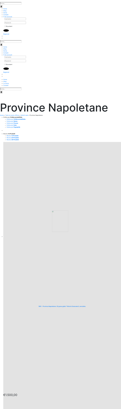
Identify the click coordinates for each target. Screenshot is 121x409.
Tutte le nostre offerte (12, 115)
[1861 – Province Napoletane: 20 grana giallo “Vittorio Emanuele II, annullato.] (62, 224)
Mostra (12, 136)
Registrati (6, 34)
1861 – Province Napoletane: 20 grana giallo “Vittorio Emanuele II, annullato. (62, 306)
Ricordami (9, 26)
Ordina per (16, 119)
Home (2, 115)
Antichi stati (24, 115)
